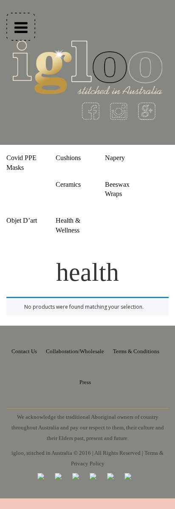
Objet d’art (21, 220)
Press (85, 382)
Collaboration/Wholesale (75, 351)
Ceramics (68, 184)
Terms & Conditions (136, 351)
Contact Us (24, 351)
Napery (115, 157)
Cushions (68, 157)
